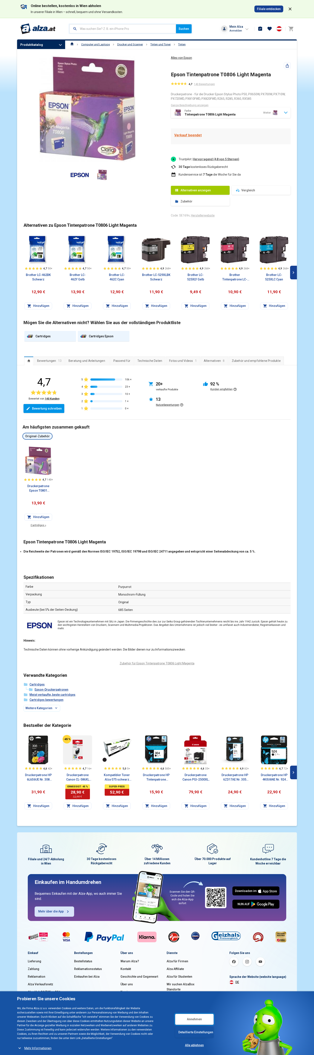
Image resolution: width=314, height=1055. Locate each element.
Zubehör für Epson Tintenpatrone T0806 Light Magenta (157, 663)
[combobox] (122, 28)
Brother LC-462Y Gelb (78, 277)
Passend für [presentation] (121, 360)
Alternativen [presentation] (214, 360)
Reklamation (36, 976)
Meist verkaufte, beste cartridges (52, 694)
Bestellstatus (83, 961)
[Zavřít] (290, 9)
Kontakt (125, 969)
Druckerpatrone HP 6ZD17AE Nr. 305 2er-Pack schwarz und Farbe (235, 777)
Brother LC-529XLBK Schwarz (156, 277)
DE (237, 982)
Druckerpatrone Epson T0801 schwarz (38, 488)
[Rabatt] (67, 739)
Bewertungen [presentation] (49, 360)
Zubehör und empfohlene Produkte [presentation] (256, 360)
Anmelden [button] (235, 30)
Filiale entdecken (269, 9)
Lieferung (34, 961)
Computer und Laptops (95, 44)
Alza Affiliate (175, 969)
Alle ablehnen (194, 1045)
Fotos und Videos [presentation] (183, 360)
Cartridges (38, 525)
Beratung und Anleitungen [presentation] (87, 360)
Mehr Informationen (37, 1048)
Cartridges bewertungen (46, 699)
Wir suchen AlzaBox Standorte (180, 987)
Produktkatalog (31, 44)
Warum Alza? (129, 961)
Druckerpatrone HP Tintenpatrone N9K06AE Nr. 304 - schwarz (156, 777)
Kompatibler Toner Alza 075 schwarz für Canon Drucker (117, 777)
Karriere (126, 992)
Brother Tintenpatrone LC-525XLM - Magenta (235, 277)
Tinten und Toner (160, 44)
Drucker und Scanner (130, 44)
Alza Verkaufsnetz (40, 984)
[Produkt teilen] (287, 65)
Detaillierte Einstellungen (195, 1032)
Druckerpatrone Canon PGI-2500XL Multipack (195, 777)
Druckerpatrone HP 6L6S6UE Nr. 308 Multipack (38, 777)
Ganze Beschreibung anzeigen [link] (189, 105)
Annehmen (194, 1019)
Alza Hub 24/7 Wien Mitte (45, 992)
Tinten (182, 44)
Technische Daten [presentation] (149, 360)
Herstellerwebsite (203, 215)
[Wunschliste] (269, 28)
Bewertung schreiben (47, 408)
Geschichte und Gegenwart (139, 976)
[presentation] (28, 360)
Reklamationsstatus (88, 969)
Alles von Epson (181, 57)
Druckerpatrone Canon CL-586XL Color (77, 777)
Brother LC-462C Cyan (117, 277)
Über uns (126, 984)
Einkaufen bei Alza (87, 976)
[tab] (28, 360)
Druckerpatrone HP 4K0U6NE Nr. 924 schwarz (274, 777)
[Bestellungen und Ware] (260, 28)
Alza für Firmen (177, 961)
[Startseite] (72, 44)
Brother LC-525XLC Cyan (274, 277)
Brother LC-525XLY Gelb (195, 277)
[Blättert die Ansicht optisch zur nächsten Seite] (293, 272)
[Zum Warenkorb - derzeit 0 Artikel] (290, 28)
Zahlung (33, 969)
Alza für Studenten (179, 976)
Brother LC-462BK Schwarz (38, 277)
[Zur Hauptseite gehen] (38, 28)
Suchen (184, 28)
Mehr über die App (51, 911)
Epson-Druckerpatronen (51, 689)
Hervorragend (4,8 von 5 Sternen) (216, 159)
